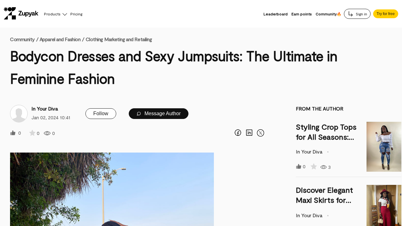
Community (24, 39)
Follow (100, 113)
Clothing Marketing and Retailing (119, 39)
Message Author (162, 113)
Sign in (361, 14)
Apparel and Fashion (60, 39)
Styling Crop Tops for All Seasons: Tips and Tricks (326, 136)
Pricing (76, 14)
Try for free (386, 14)
